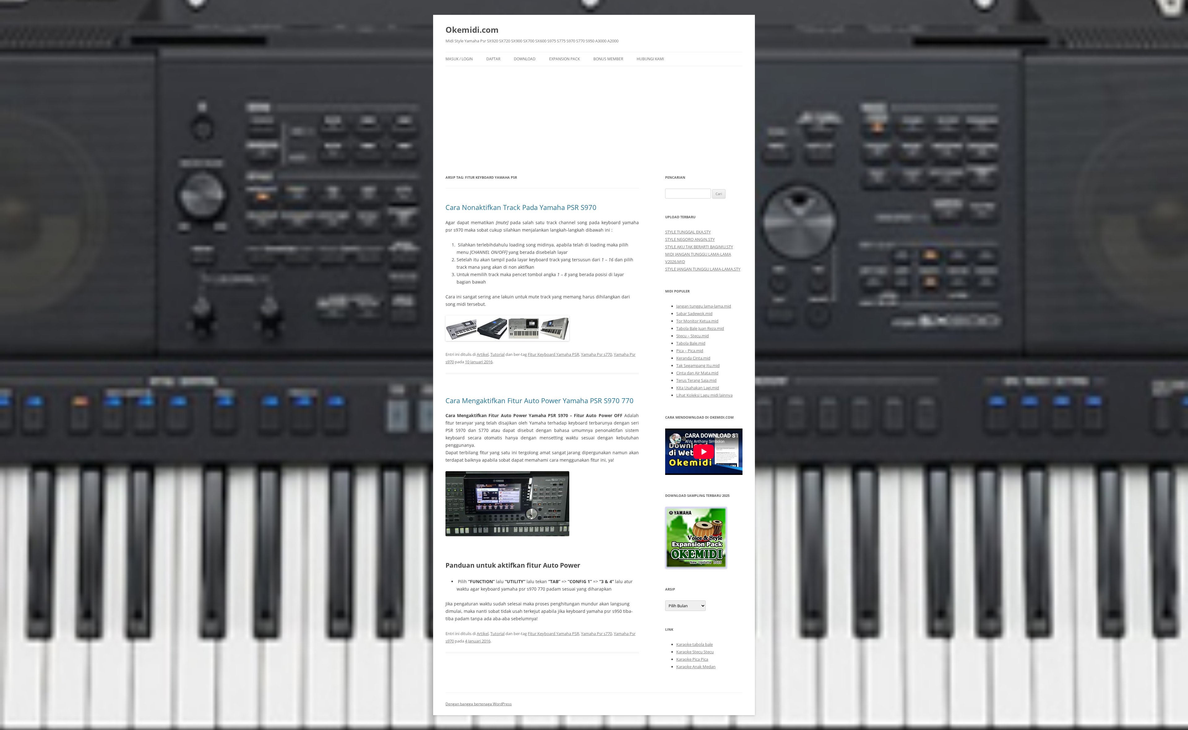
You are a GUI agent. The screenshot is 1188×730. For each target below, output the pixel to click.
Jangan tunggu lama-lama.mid (703, 306)
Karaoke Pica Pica (692, 659)
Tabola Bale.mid (690, 343)
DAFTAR (493, 59)
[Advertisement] (594, 112)
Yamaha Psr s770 (596, 354)
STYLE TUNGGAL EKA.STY (688, 232)
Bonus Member (608, 59)
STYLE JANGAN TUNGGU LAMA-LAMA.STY (702, 269)
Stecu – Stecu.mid (692, 336)
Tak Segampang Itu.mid (698, 365)
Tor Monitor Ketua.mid (697, 321)
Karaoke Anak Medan (696, 666)
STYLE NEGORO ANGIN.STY (690, 239)
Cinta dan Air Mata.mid (697, 373)
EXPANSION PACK (564, 59)
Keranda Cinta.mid (693, 358)
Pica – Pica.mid (689, 350)
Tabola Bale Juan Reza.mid (700, 328)
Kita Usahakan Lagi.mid (697, 388)
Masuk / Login (459, 59)
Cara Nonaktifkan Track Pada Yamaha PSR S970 (521, 207)
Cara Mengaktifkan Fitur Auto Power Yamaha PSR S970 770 (540, 400)
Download (525, 59)
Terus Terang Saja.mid (696, 380)
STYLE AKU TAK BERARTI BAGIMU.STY (699, 247)
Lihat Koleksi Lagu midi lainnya (704, 395)
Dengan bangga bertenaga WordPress (479, 704)
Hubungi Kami (650, 59)
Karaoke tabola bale (694, 644)
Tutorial (497, 354)
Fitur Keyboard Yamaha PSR (553, 354)
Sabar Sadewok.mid (694, 313)
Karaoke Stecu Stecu (695, 652)
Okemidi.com (472, 29)
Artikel (483, 354)
